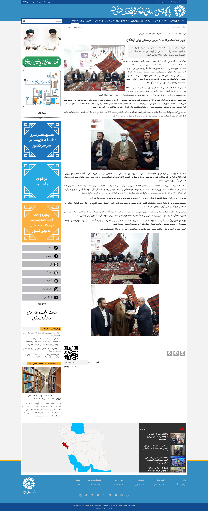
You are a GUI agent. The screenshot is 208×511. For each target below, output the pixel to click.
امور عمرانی (109, 20)
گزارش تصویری (85, 20)
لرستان (170, 28)
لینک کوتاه (92, 362)
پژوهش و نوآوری (137, 20)
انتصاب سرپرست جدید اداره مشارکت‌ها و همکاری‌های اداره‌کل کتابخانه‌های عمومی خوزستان (43, 340)
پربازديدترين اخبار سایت (51, 328)
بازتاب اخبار (98, 20)
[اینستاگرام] (92, 495)
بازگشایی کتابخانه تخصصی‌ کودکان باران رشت (42, 345)
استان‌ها (75, 20)
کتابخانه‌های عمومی (160, 20)
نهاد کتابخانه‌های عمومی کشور (147, 11)
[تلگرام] (98, 495)
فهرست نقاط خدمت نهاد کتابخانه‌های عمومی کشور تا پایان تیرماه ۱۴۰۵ (44, 397)
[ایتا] (121, 495)
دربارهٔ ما (39, 2)
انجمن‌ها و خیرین (122, 20)
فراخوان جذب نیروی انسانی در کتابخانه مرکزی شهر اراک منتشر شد (41, 334)
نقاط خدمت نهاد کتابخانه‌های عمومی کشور (44, 363)
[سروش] (115, 495)
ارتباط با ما (47, 2)
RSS (24, 2)
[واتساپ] (104, 495)
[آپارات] (86, 495)
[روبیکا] (127, 495)
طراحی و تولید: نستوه (104, 508)
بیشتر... (143, 429)
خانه (183, 20)
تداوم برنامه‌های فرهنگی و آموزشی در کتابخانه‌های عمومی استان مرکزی (42, 350)
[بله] (109, 495)
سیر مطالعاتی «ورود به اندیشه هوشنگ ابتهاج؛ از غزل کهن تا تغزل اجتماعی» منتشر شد (43, 356)
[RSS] (80, 495)
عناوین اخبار (174, 20)
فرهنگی (148, 20)
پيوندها (33, 2)
